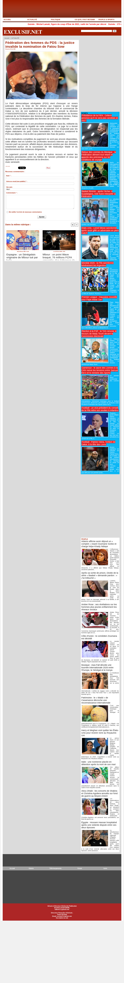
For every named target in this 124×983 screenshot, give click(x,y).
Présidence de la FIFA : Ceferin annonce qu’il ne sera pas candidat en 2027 (99, 118)
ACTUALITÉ (32, 20)
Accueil (6, 38)
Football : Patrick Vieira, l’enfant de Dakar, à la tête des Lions (98, 443)
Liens (105, 868)
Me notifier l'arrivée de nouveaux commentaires (25, 212)
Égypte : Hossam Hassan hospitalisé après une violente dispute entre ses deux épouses (99, 825)
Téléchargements (55, 868)
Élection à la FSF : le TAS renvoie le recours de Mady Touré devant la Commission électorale (98, 333)
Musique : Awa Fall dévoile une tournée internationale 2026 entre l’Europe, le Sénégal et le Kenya (97, 667)
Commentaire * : (11, 193)
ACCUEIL (7, 20)
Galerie (31, 868)
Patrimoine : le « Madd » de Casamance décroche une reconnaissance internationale (95, 700)
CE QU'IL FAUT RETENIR (85, 20)
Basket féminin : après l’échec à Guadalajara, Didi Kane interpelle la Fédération (98, 194)
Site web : (9, 187)
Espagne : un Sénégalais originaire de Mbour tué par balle (22, 256)
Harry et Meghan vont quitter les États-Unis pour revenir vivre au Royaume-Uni (100, 733)
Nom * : (8, 176)
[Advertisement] (99, 73)
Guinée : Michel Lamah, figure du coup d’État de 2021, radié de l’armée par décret (42, 24)
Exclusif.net (23, 32)
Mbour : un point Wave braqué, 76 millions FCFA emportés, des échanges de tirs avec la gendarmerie (59, 256)
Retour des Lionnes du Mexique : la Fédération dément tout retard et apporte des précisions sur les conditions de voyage (98, 156)
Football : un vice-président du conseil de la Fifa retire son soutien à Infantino (99, 409)
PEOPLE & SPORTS (106, 20)
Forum (80, 868)
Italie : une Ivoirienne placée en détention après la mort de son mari (98, 763)
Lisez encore (8, 166)
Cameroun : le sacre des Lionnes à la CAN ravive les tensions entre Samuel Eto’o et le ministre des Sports (99, 370)
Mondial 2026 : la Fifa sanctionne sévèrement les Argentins (97, 264)
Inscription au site (62, 918)
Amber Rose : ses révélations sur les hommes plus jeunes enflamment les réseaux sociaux (99, 607)
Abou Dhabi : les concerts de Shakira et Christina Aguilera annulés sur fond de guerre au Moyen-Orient (99, 793)
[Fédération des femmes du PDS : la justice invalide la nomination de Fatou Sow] (41, 52)
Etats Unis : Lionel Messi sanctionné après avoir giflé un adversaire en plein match (100, 230)
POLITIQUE (55, 20)
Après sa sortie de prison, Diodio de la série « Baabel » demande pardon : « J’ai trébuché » (99, 575)
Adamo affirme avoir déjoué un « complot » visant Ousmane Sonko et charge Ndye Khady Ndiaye (98, 544)
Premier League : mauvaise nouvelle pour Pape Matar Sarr (99, 298)
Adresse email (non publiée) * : (16, 181)
